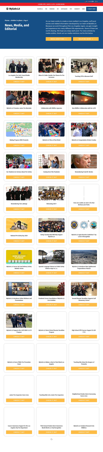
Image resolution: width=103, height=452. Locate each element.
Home (7, 20)
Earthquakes (64, 9)
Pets (71, 9)
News (83, 9)
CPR (58, 9)
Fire (46, 9)
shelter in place (16, 20)
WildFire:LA (40, 9)
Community (77, 9)
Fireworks (51, 9)
